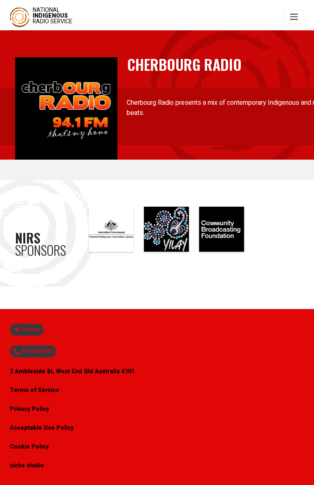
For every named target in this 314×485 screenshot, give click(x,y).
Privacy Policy (29, 409)
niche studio (27, 465)
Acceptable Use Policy (42, 428)
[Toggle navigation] (294, 17)
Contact (30, 329)
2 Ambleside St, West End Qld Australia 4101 (72, 371)
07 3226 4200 (36, 351)
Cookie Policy (29, 446)
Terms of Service (34, 390)
